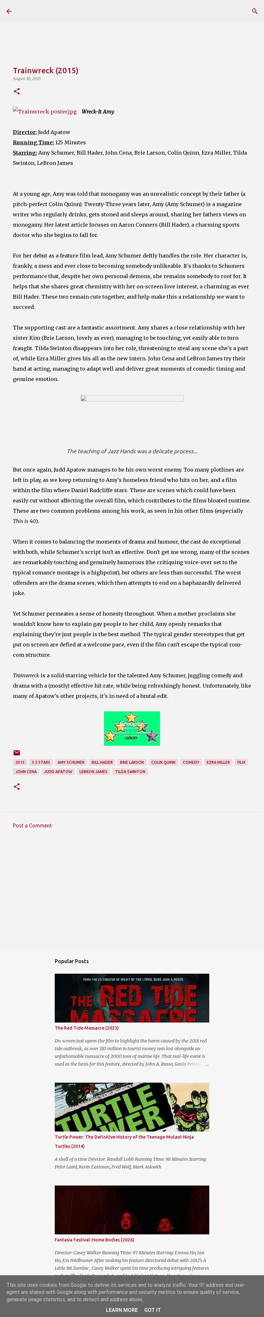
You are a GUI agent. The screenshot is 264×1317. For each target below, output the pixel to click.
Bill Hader (102, 762)
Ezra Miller (218, 762)
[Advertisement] (132, 893)
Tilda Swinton (130, 772)
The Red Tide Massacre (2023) (87, 1028)
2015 (19, 762)
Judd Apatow (58, 772)
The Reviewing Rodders (75, 11)
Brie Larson (132, 762)
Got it (152, 1310)
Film (241, 762)
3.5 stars (41, 762)
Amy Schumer (71, 762)
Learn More (122, 1310)
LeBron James (94, 772)
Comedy (191, 762)
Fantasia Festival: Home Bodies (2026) (94, 1239)
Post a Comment (32, 825)
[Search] (255, 11)
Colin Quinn (163, 762)
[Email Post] (17, 755)
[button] (17, 91)
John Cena (26, 772)
